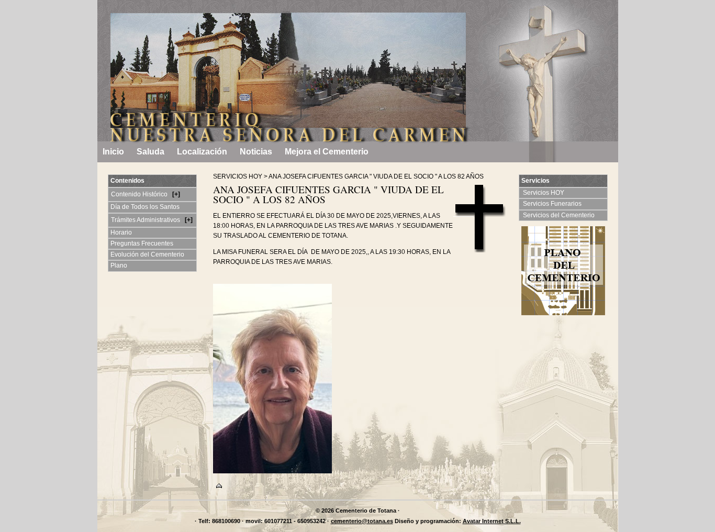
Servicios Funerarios (553, 203)
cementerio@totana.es (362, 521)
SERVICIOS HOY (237, 176)
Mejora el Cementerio (326, 151)
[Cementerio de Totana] (152, 29)
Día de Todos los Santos (145, 206)
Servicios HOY (544, 192)
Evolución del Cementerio (147, 254)
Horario (121, 232)
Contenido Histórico (140, 194)
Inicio (113, 151)
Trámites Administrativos (146, 220)
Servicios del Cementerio (559, 215)
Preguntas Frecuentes (141, 243)
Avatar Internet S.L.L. (492, 521)
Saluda (150, 151)
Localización (202, 151)
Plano (118, 265)
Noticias (256, 151)
